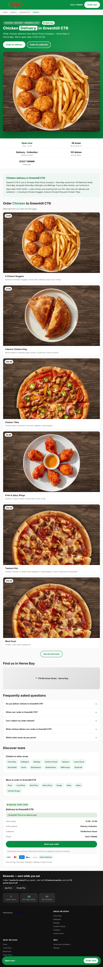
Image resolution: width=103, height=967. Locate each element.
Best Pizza (34, 785)
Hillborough (65, 767)
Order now (92, 5)
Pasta (69, 785)
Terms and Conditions (61, 944)
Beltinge (37, 762)
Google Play (20, 888)
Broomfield (12, 767)
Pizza (10, 785)
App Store (8, 888)
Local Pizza (21, 785)
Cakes (78, 785)
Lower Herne (79, 762)
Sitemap (56, 948)
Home (5, 12)
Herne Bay (12, 762)
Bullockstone (51, 767)
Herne (23, 767)
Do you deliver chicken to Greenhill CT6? (24, 704)
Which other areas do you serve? (21, 737)
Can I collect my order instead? (20, 720)
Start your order (51, 844)
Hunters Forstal (51, 762)
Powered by (7, 913)
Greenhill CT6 (25, 12)
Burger (59, 785)
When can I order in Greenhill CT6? (22, 712)
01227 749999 (76, 5)
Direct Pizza (47, 785)
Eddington (25, 762)
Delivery (14, 12)
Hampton (65, 762)
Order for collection (39, 44)
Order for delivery (14, 44)
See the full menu (51, 654)
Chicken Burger (14, 791)
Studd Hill (78, 767)
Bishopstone (36, 767)
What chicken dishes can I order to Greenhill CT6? (29, 729)
